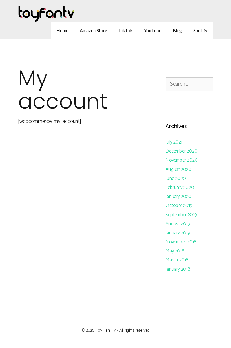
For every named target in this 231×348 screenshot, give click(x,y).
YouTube (152, 30)
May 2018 (175, 251)
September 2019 (181, 215)
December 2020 (181, 151)
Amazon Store (93, 30)
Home (62, 30)
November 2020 (182, 160)
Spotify (200, 30)
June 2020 (176, 178)
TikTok (125, 30)
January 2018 (178, 269)
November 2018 (181, 242)
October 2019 (179, 206)
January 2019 (178, 233)
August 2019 (178, 224)
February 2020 (180, 187)
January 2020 (179, 197)
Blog (177, 30)
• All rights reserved (133, 330)
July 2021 (174, 142)
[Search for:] (189, 84)
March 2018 (177, 260)
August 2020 (179, 169)
